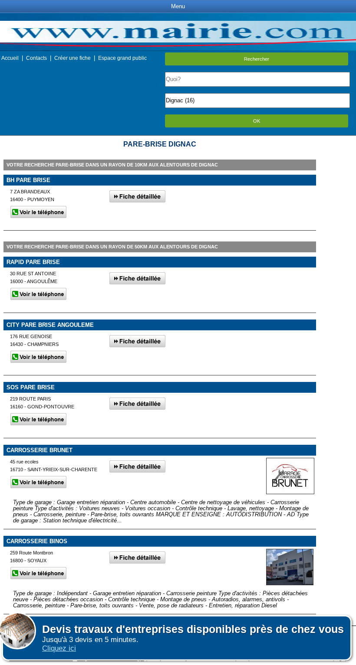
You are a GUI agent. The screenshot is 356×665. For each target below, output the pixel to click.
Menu (178, 6)
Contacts (36, 58)
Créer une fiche (72, 58)
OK (256, 121)
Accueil (10, 58)
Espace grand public (122, 58)
